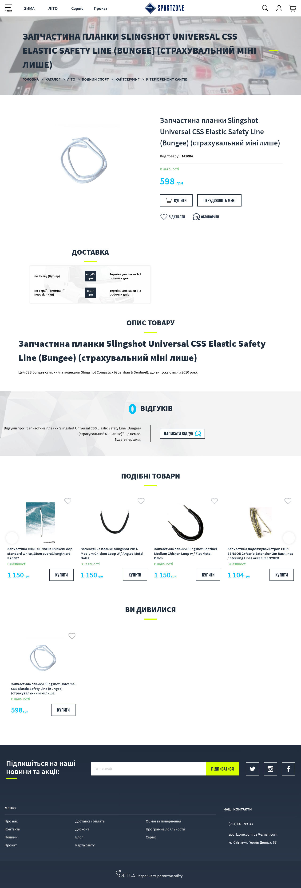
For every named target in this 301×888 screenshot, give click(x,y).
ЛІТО (53, 8)
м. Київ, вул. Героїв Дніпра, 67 (253, 842)
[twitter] (252, 768)
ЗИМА (29, 8)
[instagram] (270, 768)
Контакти (12, 829)
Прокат (101, 8)
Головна (31, 79)
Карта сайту (85, 845)
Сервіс (77, 8)
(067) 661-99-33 (241, 823)
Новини (11, 837)
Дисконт (82, 829)
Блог (79, 837)
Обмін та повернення (163, 821)
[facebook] (288, 768)
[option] (84, 160)
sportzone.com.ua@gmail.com (253, 834)
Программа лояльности (165, 829)
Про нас (11, 821)
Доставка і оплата (90, 821)
